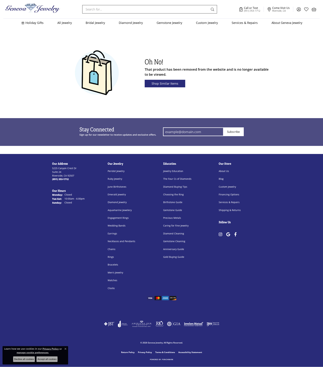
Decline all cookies (24, 359)
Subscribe (233, 131)
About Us (224, 171)
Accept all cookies (47, 359)
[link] (251, 9)
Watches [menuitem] (112, 280)
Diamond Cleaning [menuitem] (173, 233)
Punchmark (167, 359)
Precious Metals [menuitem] (172, 217)
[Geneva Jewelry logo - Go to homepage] (32, 9)
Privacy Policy (145, 352)
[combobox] (145, 9)
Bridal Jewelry (95, 23)
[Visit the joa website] (123, 324)
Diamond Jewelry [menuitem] (117, 202)
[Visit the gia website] (174, 324)
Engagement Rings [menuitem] (118, 217)
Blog (221, 178)
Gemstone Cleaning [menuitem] (174, 241)
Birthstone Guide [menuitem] (172, 202)
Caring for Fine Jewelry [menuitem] (176, 225)
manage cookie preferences (32, 352)
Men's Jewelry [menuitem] (115, 272)
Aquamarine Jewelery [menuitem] (120, 210)
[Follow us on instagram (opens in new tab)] (220, 234)
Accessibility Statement (190, 352)
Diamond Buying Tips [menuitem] (175, 186)
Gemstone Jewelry (169, 23)
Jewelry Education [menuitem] (173, 171)
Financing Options (229, 194)
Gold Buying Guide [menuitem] (173, 256)
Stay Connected (96, 129)
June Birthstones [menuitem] (117, 186)
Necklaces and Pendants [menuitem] (121, 241)
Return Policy (128, 352)
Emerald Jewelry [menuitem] (117, 194)
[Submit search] (213, 9)
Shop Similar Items (165, 83)
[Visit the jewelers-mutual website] (193, 324)
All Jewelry (64, 23)
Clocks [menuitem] (111, 288)
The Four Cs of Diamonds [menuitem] (177, 178)
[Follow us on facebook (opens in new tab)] (235, 234)
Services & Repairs (245, 23)
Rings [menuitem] (111, 256)
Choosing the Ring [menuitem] (173, 194)
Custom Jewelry (207, 23)
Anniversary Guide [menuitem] (173, 249)
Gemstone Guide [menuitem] (172, 210)
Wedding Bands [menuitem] (116, 225)
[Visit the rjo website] (159, 324)
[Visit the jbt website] (109, 324)
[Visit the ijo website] (213, 324)
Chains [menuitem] (111, 249)
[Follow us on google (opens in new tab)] (228, 234)
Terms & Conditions (165, 352)
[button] (299, 9)
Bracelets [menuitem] (113, 264)
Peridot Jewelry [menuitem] (116, 171)
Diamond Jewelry (131, 23)
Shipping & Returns (230, 210)
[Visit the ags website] (141, 324)
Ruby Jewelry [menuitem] (115, 178)
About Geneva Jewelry (287, 23)
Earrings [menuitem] (112, 233)
